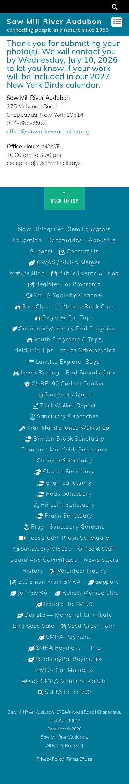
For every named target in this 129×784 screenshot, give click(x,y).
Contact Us (82, 251)
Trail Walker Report (67, 405)
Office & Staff (97, 548)
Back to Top (65, 200)
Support (41, 251)
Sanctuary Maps (67, 394)
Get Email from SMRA (48, 581)
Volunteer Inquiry (81, 570)
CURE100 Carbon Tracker (67, 383)
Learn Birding (39, 372)
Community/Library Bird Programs (67, 328)
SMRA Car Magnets (64, 670)
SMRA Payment (67, 636)
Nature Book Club (87, 306)
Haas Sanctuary (68, 493)
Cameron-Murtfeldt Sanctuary (64, 449)
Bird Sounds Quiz (91, 372)
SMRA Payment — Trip (67, 647)
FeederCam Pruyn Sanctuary (68, 537)
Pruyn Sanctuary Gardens (67, 526)
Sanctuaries (65, 240)
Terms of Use (79, 758)
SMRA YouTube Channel (67, 295)
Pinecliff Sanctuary (67, 504)
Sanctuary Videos (45, 548)
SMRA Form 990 (67, 692)
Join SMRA (32, 592)
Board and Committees (43, 559)
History (33, 570)
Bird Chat (34, 306)
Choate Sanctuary (68, 471)
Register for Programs (67, 284)
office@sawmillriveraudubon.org (48, 131)
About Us (102, 240)
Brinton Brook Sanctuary (68, 438)
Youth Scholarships (88, 350)
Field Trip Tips (33, 350)
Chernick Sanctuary (64, 460)
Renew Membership (90, 592)
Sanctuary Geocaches (67, 416)
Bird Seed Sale (33, 625)
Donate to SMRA (67, 604)
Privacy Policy (50, 758)
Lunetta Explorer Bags (67, 361)
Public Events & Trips (88, 273)
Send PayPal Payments (67, 659)
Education (27, 240)
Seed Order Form (91, 625)
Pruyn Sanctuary (68, 515)
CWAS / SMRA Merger (68, 262)
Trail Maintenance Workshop (68, 427)
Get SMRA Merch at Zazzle (67, 681)
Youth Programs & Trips (67, 339)
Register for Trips (67, 317)
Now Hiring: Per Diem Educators (64, 229)
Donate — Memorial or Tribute (67, 614)
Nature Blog (27, 273)
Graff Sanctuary (67, 482)
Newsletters (101, 559)
